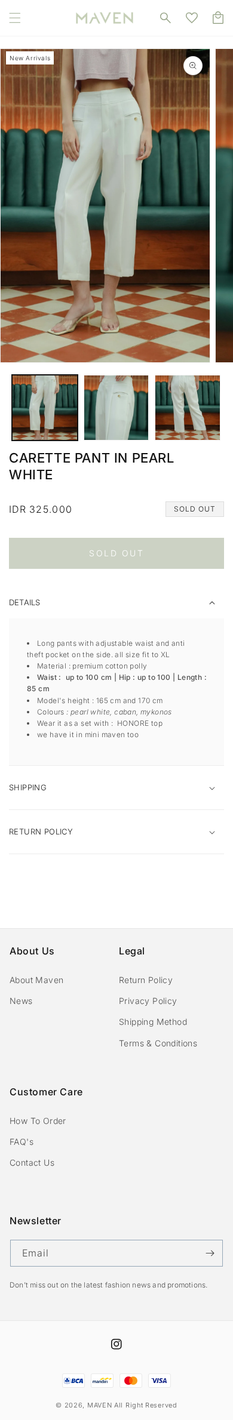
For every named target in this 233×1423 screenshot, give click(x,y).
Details (24, 602)
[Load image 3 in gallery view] (187, 408)
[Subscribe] (210, 1253)
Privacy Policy (148, 1001)
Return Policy (146, 980)
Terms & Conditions (158, 1043)
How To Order (38, 1121)
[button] (15, 18)
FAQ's (21, 1141)
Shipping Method (153, 1022)
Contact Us (32, 1162)
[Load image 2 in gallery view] (116, 408)
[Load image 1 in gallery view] (45, 408)
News (21, 1001)
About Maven (36, 980)
